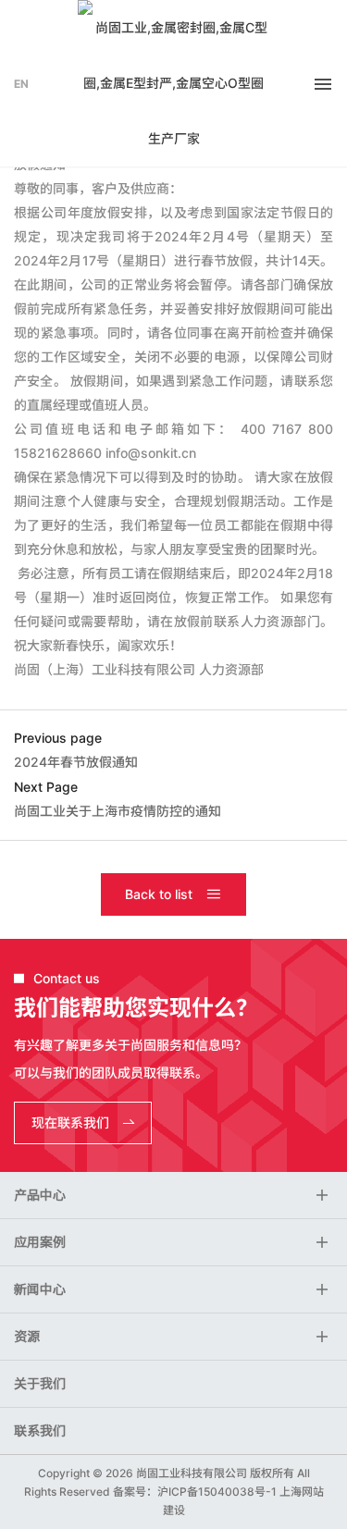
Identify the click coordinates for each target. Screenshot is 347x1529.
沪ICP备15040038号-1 (217, 1491)
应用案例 (40, 1242)
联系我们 (40, 1430)
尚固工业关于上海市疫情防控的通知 (117, 811)
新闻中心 (40, 1289)
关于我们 (40, 1383)
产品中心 (40, 1195)
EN (21, 84)
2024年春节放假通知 (76, 762)
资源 (27, 1336)
